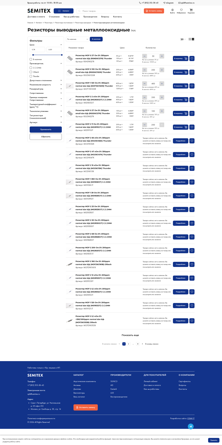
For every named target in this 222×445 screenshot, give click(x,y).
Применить (45, 129)
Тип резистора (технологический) (38, 116)
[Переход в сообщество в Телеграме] (191, 426)
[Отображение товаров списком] (193, 39)
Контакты (183, 389)
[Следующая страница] (142, 344)
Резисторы (49, 22)
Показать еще (130, 335)
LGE (112, 393)
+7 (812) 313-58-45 (35, 385)
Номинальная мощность (40, 84)
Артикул (33, 122)
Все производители (118, 396)
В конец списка (151, 344)
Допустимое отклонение (41, 80)
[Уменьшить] (144, 56)
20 (182, 39)
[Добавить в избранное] (192, 58)
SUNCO (113, 381)
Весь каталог (79, 396)
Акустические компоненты (84, 381)
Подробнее (180, 141)
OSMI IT (191, 418)
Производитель (36, 63)
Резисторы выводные (83, 22)
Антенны (77, 385)
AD (111, 385)
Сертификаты (185, 381)
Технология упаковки (39, 111)
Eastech (113, 389)
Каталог (39, 22)
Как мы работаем (151, 389)
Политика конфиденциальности (41, 418)
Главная (30, 22)
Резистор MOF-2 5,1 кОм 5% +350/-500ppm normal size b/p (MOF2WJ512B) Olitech (90, 319)
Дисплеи (77, 389)
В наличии (96, 39)
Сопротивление (37, 93)
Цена (32, 44)
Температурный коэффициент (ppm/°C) (43, 105)
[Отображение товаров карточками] (189, 39)
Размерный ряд (36, 88)
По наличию (71, 39)
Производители (120, 375)
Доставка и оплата (152, 385)
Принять (213, 440)
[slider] (33, 55)
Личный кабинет (151, 381)
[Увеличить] (162, 56)
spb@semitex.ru (33, 394)
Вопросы (182, 385)
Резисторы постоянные (64, 22)
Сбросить (45, 136)
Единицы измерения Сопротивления (38, 98)
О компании (187, 375)
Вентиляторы (79, 393)
